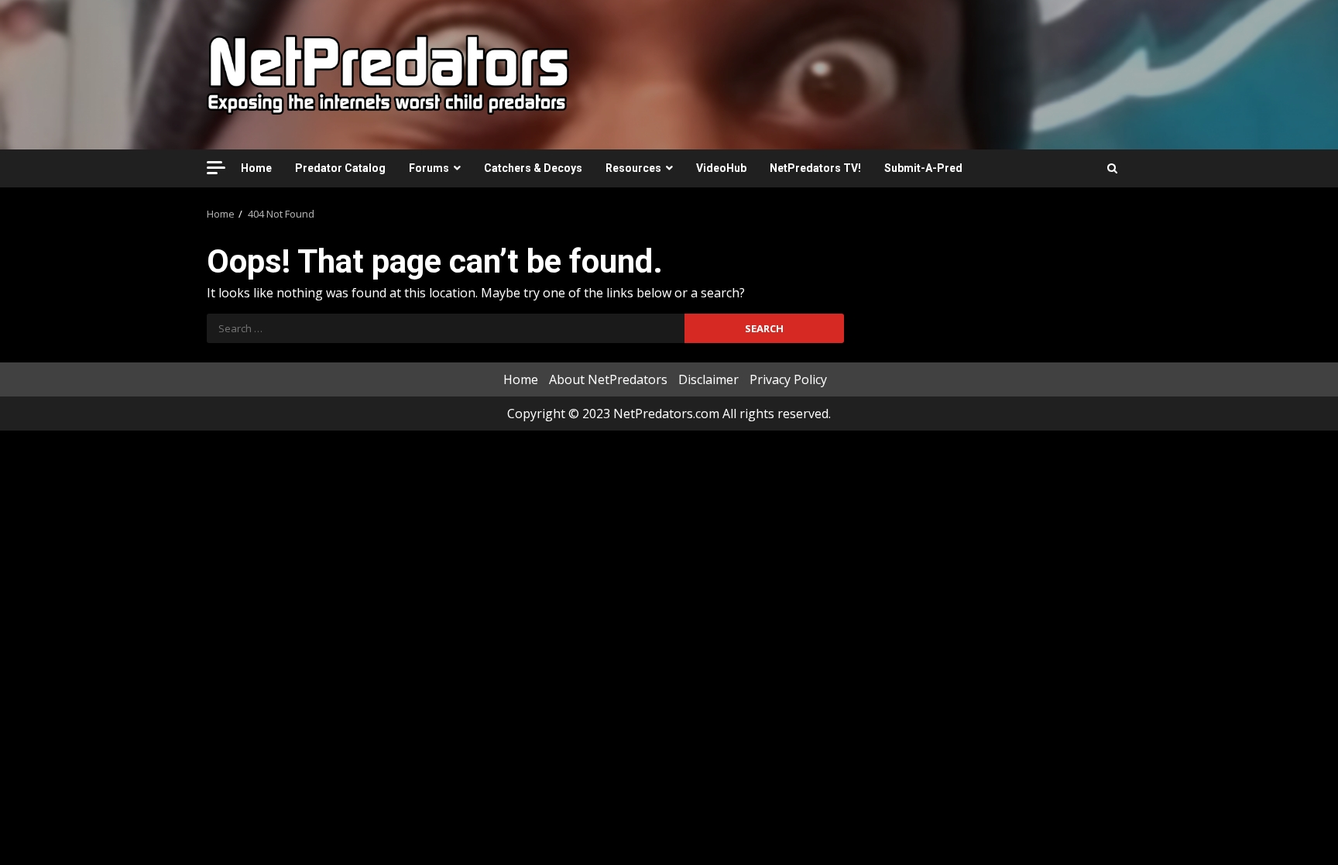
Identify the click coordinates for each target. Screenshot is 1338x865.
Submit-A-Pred (923, 168)
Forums (429, 168)
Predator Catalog (340, 168)
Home (256, 168)
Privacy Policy (788, 379)
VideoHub (721, 168)
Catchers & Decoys (533, 168)
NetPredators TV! (815, 168)
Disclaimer (708, 379)
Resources (633, 168)
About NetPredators (608, 379)
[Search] (1112, 168)
